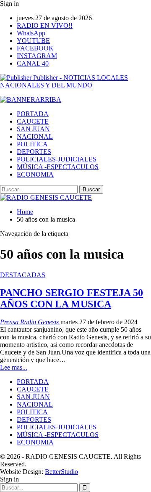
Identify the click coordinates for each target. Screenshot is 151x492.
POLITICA (32, 144)
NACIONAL (35, 136)
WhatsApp (31, 33)
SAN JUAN (33, 128)
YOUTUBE (33, 40)
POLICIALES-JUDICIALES (56, 159)
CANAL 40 (33, 63)
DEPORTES (34, 151)
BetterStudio (61, 471)
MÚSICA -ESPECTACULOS (58, 166)
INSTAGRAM (37, 55)
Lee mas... (13, 367)
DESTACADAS (22, 274)
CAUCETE (33, 121)
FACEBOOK (35, 48)
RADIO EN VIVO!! (45, 25)
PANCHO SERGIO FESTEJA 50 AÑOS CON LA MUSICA (71, 298)
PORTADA (33, 113)
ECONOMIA (35, 174)
